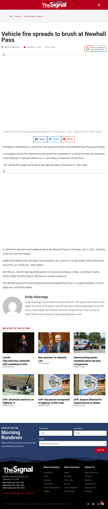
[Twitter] (93, 504)
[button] (9, 5)
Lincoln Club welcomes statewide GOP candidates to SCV (16, 360)
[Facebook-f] (88, 504)
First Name (43, 428)
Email (41, 439)
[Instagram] (98, 504)
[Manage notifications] (102, 503)
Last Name (78, 428)
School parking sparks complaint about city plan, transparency (87, 360)
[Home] (6, 16)
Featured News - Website (33, 16)
